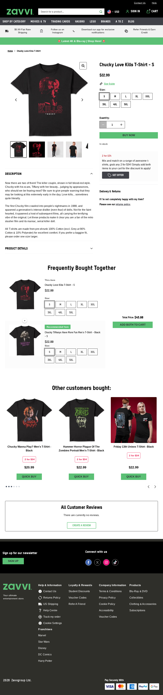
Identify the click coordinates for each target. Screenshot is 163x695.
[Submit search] (101, 11)
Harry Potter (45, 660)
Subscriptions (137, 610)
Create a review (81, 525)
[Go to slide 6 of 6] (19, 486)
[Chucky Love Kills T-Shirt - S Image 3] (55, 149)
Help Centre (50, 610)
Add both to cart (133, 324)
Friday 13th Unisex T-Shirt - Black (134, 446)
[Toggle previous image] (16, 100)
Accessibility (106, 610)
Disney (42, 648)
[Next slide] (155, 486)
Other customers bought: (81, 387)
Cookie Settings (52, 623)
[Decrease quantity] (103, 124)
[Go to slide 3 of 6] (11, 486)
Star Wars (44, 641)
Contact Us (49, 591)
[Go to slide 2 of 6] (9, 486)
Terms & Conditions (110, 591)
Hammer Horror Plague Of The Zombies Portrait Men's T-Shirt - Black (81, 448)
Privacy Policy (107, 597)
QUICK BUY (29, 476)
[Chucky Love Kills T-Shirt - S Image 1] (18, 149)
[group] (49, 100)
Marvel (42, 635)
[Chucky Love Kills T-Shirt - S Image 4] (74, 149)
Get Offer (118, 175)
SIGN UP (13, 561)
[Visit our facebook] (88, 562)
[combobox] (71, 11)
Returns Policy (51, 597)
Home (10, 51)
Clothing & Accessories (142, 604)
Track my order (51, 616)
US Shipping (50, 604)
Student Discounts (79, 591)
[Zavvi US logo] (20, 12)
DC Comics (45, 654)
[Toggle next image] (82, 100)
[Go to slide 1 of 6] (6, 486)
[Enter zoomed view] (83, 65)
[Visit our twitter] (97, 562)
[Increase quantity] (121, 124)
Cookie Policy (107, 604)
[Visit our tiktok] (115, 562)
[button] (128, 84)
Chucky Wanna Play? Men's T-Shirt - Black (29, 448)
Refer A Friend (77, 604)
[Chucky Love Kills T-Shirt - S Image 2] (37, 149)
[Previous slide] (148, 486)
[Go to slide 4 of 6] (14, 486)
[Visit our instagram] (106, 562)
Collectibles (136, 597)
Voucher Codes (78, 597)
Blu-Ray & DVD (138, 591)
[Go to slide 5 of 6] (16, 486)
